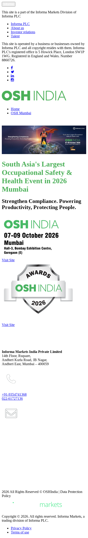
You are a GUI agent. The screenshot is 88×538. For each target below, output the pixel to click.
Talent (15, 36)
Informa (9, 4)
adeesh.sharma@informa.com (27, 476)
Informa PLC (20, 24)
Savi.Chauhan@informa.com (26, 484)
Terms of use (20, 532)
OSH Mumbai (21, 113)
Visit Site (8, 260)
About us (17, 28)
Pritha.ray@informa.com (23, 458)
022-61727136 (12, 398)
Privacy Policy (21, 528)
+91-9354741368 (14, 394)
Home (15, 109)
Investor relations (23, 32)
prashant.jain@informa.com (25, 440)
